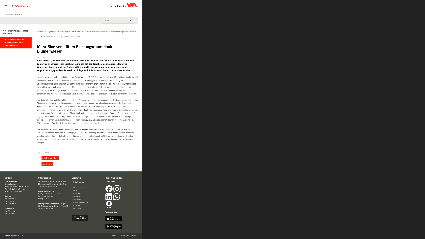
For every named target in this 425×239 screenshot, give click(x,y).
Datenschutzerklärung (80, 202)
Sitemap (134, 236)
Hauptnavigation (6, 6)
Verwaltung (64, 32)
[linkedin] (109, 199)
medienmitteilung (50, 158)
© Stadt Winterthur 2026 (14, 236)
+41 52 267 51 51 (22, 186)
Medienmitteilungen (80, 188)
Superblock (77, 199)
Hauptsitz (8, 196)
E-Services (20, 6)
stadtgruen (47, 164)
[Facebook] (109, 192)
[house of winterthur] (80, 220)
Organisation (52, 32)
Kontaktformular (11, 184)
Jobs (74, 185)
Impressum (77, 208)
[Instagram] (117, 192)
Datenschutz (124, 236)
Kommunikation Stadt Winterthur (96, 32)
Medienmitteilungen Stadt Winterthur (123, 32)
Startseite (40, 32)
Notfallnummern (78, 182)
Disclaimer (76, 205)
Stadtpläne (76, 197)
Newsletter (76, 194)
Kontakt (114, 236)
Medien (75, 191)
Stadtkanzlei (76, 32)
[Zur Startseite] (102, 5)
